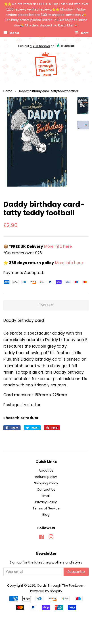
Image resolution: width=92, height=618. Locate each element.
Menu (14, 33)
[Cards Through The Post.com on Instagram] (50, 537)
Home (7, 91)
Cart (84, 33)
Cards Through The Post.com (60, 585)
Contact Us (46, 489)
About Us (46, 470)
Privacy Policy (46, 502)
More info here (57, 246)
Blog (46, 514)
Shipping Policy (46, 483)
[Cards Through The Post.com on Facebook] (41, 537)
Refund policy (46, 476)
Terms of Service (46, 508)
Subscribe (76, 571)
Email (46, 496)
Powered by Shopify (46, 591)
